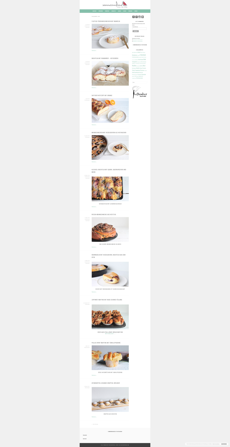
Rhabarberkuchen (134, 74)
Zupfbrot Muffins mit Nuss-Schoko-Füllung (107, 300)
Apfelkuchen (135, 52)
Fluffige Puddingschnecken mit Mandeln (106, 21)
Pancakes (144, 68)
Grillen (134, 59)
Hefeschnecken (143, 62)
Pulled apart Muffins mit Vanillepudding (106, 343)
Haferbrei (136, 59)
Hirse (135, 63)
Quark (133, 72)
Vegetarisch (141, 76)
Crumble (138, 55)
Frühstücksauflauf (135, 57)
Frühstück (107, 11)
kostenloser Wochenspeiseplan (141, 63)
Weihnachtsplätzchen (134, 78)
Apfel (133, 52)
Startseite (94, 11)
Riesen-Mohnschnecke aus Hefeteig (104, 214)
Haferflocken (140, 59)
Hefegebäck (134, 62)
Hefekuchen (139, 61)
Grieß (132, 59)
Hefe (144, 59)
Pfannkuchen (137, 70)
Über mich (130, 11)
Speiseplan (144, 74)
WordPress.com (125, 445)
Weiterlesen (94, 50)
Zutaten (124, 11)
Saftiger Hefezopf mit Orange (102, 95)
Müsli (144, 66)
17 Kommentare (87, 100)
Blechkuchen (134, 55)
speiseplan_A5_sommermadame (137, 41)
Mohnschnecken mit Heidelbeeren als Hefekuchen (109, 132)
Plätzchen (142, 70)
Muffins (141, 66)
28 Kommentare (87, 347)
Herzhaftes (114, 11)
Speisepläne (101, 11)
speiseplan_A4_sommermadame (137, 39)
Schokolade (139, 74)
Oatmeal (140, 68)
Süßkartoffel (133, 76)
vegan (138, 76)
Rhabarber (141, 72)
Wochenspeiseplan (139, 78)
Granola (145, 57)
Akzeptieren (224, 444)
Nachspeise (134, 68)
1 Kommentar (87, 137)
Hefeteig (133, 63)
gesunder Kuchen (141, 57)
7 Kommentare (87, 387)
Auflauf (138, 52)
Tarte (136, 76)
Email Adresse (135, 26)
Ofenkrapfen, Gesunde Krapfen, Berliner (106, 383)
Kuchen (119, 11)
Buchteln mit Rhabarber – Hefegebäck (105, 58)
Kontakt (136, 11)
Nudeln (137, 68)
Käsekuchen (138, 65)
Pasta (133, 70)
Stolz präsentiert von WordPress (108, 445)
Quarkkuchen (137, 72)
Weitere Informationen (216, 443)
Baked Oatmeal (143, 52)
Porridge (145, 70)
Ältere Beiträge (95, 424)
